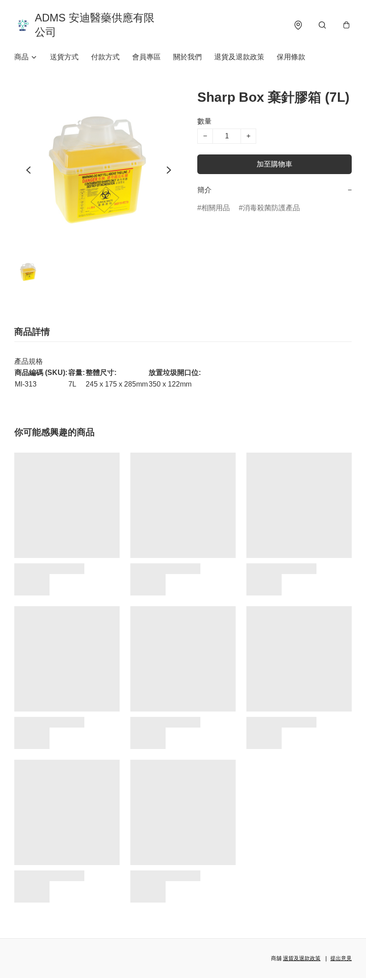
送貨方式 (64, 57)
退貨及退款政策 (239, 57)
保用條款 (291, 57)
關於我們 (187, 57)
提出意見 (341, 958)
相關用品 (215, 208)
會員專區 (146, 57)
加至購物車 (274, 164)
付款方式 (105, 57)
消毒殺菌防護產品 (271, 208)
